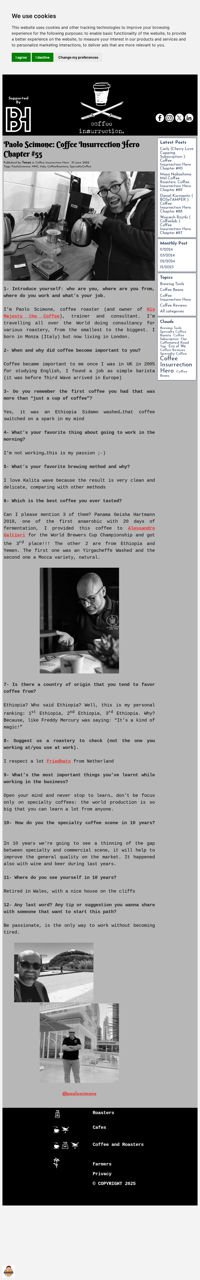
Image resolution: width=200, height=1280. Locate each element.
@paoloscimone (79, 1094)
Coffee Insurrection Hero (175, 298)
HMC (35, 166)
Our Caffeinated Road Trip (174, 342)
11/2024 (166, 250)
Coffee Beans (171, 290)
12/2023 (167, 267)
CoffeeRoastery (57, 166)
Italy (43, 166)
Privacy (102, 1174)
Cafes (99, 1127)
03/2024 (167, 255)
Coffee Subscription (172, 337)
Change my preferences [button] (78, 57)
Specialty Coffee (173, 354)
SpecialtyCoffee (80, 166)
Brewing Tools (172, 284)
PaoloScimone (21, 166)
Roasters (103, 1113)
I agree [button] (21, 57)
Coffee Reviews (173, 306)
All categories (172, 311)
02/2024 (167, 261)
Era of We (177, 346)
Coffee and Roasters (118, 1144)
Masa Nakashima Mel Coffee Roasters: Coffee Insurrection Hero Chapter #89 (175, 182)
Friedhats (59, 761)
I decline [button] (43, 57)
